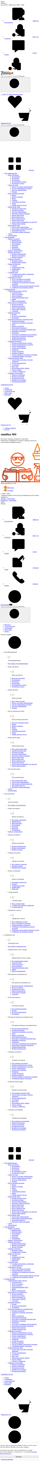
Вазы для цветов (13, 175)
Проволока (15, 333)
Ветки (14, 198)
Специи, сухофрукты (18, 371)
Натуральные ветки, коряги (20, 368)
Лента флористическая (19, 328)
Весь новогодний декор (19, 749)
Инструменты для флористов (17, 302)
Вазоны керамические (19, 254)
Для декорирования (10, 173)
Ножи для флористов (18, 307)
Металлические (17, 242)
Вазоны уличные (17, 257)
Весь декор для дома (18, 701)
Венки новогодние (18, 215)
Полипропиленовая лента (20, 297)
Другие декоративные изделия (21, 188)
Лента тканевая (17, 296)
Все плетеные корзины (19, 1009)
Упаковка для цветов (14, 341)
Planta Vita (15, 271)
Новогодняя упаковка (19, 224)
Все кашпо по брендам (19, 882)
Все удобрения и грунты (19, 921)
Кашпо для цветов (14, 239)
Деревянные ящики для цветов (22, 356)
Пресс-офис (8, 393)
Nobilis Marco (16, 269)
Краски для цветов (18, 326)
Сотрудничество (9, 391)
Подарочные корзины (19, 381)
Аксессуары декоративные (20, 227)
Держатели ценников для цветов (22, 323)
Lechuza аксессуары (18, 267)
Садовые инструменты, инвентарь (23, 274)
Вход (10, 605)
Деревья (14, 200)
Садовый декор (13, 272)
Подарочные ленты (18, 378)
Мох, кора (15, 366)
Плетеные (15, 245)
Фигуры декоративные (19, 190)
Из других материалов (19, 316)
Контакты (7, 394)
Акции (6, 388)
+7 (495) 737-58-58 (7, 94)
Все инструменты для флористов (22, 986)
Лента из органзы (17, 294)
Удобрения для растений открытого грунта (25, 286)
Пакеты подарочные (18, 375)
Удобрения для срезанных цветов (22, 287)
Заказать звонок (18, 94)
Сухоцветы (15, 365)
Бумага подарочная (18, 376)
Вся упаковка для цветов (20, 1063)
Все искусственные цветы (20, 722)
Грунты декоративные (19, 363)
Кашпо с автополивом (15, 250)
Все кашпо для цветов (19, 820)
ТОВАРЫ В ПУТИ (7, 385)
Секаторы (15, 311)
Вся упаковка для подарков (20, 1121)
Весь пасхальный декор (19, 780)
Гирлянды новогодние (19, 208)
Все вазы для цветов (18, 678)
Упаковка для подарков (15, 373)
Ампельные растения (18, 202)
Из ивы (14, 314)
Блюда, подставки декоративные (22, 187)
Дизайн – (8, 499)
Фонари (14, 192)
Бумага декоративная (18, 346)
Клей (13, 324)
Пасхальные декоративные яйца (22, 229)
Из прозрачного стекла (19, 182)
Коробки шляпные (18, 353)
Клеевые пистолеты (18, 306)
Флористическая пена (19, 338)
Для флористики (9, 289)
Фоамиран (15, 349)
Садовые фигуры (17, 276)
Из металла (15, 178)
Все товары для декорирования (18, 663)
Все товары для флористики (17, 946)
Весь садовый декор (18, 903)
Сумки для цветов (17, 351)
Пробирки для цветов (19, 331)
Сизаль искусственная (19, 348)
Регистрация (5, 605)
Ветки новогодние (18, 217)
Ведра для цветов (17, 304)
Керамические (16, 240)
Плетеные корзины (14, 313)
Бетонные (15, 247)
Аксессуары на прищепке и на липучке (24, 222)
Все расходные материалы (20, 1028)
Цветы (14, 195)
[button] (15, 109)
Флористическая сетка (19, 339)
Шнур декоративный (18, 301)
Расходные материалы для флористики (20, 319)
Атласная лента (17, 292)
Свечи (10, 234)
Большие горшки (17, 260)
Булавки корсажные (18, 321)
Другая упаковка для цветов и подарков (24, 355)
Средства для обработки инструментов (24, 334)
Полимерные (16, 249)
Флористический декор (15, 358)
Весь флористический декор (21, 1093)
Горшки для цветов (14, 259)
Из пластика (16, 180)
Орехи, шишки (16, 370)
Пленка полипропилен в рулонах (22, 344)
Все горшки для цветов (19, 864)
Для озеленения (9, 237)
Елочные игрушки (18, 210)
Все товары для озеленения (16, 805)
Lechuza (14, 266)
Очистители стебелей (19, 309)
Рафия (14, 299)
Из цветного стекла (18, 183)
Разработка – (8, 500)
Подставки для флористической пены (24, 329)
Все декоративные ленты (20, 961)
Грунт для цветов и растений (21, 279)
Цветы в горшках (17, 197)
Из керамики (16, 176)
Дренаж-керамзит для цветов (21, 281)
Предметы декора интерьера (21, 213)
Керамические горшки (19, 262)
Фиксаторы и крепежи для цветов (22, 336)
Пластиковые (16, 244)
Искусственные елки (18, 218)
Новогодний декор (14, 207)
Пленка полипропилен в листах (22, 343)
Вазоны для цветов (14, 252)
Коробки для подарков (19, 380)
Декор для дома (13, 185)
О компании (8, 389)
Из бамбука (15, 318)
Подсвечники (12, 235)
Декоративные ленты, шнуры (17, 291)
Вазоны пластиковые (18, 255)
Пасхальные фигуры (18, 230)
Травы (14, 203)
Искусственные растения (16, 193)
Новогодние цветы (18, 220)
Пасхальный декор (14, 225)
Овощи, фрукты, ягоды (19, 205)
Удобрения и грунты (14, 277)
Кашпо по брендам (14, 264)
